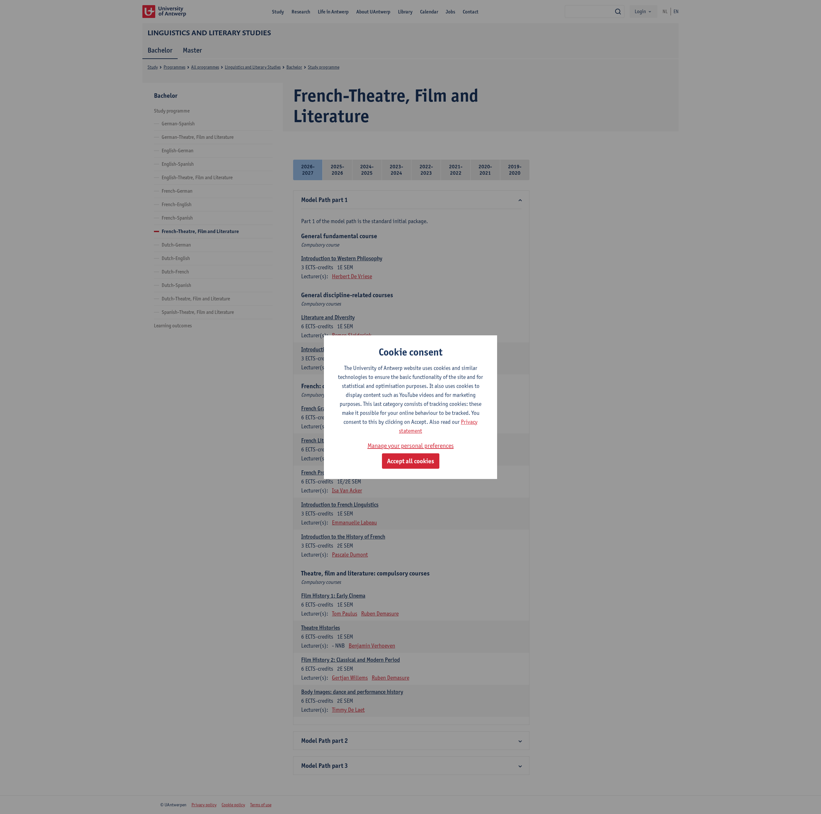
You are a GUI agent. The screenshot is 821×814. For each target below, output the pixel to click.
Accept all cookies (410, 461)
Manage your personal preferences (411, 445)
